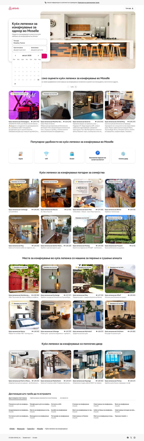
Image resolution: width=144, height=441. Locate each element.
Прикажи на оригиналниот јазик (88, 2)
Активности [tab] (64, 398)
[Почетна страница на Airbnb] (14, 8)
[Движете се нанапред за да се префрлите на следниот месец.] (38, 55)
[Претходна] (68, 86)
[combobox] (29, 43)
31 (15, 84)
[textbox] (21, 50)
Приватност (27, 438)
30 (38, 80)
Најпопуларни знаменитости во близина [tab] (43, 398)
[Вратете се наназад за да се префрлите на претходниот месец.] (15, 55)
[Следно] (75, 86)
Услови (34, 438)
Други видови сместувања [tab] (18, 398)
